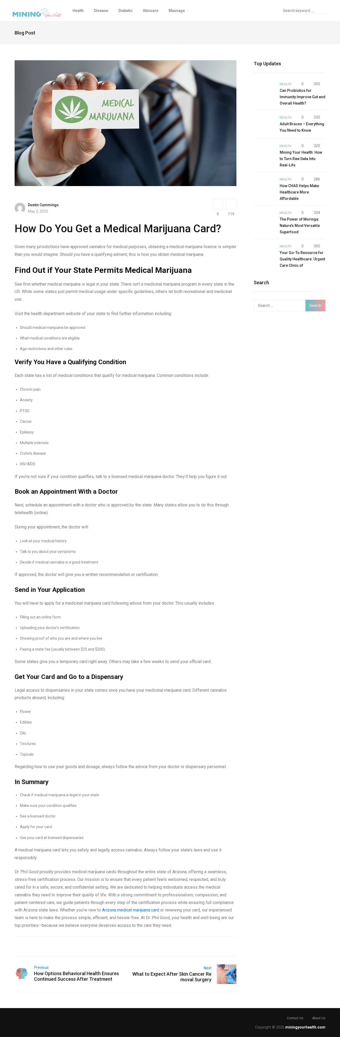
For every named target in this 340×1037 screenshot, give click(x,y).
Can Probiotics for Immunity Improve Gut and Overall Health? (302, 96)
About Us (318, 1018)
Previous (41, 967)
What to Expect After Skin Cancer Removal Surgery (171, 976)
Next (207, 968)
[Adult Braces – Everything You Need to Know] (264, 124)
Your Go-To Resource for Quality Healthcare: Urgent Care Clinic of (302, 259)
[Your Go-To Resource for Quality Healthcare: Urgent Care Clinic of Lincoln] (264, 253)
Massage (177, 10)
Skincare (150, 10)
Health (78, 10)
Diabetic (125, 10)
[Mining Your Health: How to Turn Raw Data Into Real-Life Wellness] (264, 153)
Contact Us (295, 1018)
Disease (101, 10)
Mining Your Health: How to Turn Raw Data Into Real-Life (301, 158)
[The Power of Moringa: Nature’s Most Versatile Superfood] (264, 219)
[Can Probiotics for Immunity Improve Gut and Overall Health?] (264, 91)
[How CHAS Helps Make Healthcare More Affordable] (264, 186)
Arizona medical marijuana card (130, 910)
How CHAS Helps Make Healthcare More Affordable (299, 192)
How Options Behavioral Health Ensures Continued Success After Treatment (76, 976)
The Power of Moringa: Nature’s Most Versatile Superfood (300, 225)
